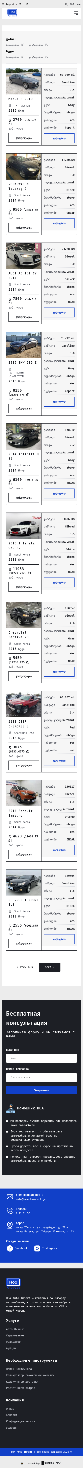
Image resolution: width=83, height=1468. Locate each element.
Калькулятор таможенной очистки (30, 1375)
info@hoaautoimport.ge (31, 1199)
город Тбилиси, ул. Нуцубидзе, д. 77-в (42, 1227)
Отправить (41, 1090)
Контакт (11, 1415)
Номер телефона (17, 1069)
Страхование (15, 1335)
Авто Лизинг (15, 1329)
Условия (11, 1428)
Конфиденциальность (20, 1421)
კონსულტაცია (24, 137)
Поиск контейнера (19, 1369)
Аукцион (11, 1348)
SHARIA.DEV (52, 1463)
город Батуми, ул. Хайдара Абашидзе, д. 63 (45, 1231)
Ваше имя (12, 1050)
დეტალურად (59, 138)
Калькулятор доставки (22, 1382)
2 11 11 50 (23, 1213)
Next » (49, 967)
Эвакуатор (13, 1342)
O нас (10, 1409)
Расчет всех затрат (20, 1388)
